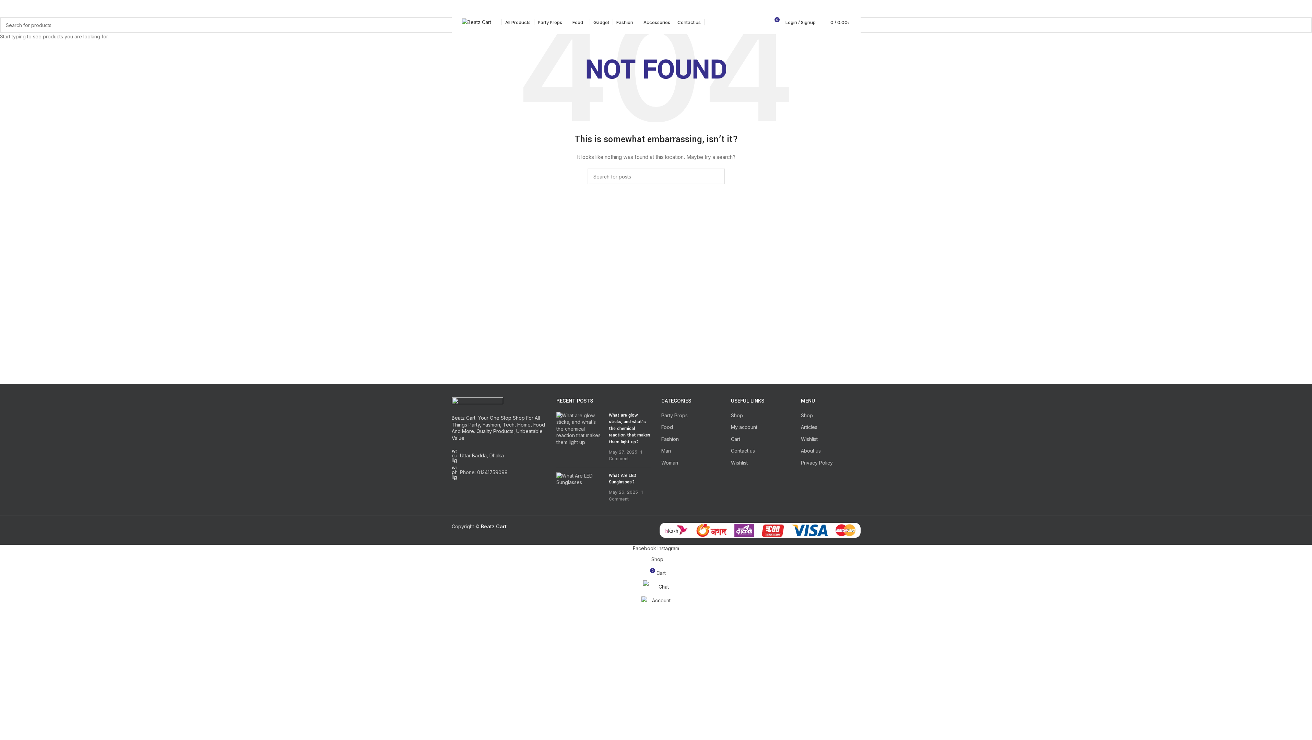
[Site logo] (476, 22)
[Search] (761, 22)
